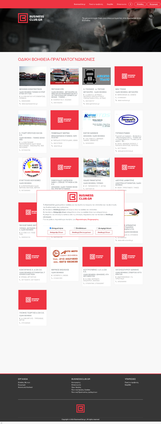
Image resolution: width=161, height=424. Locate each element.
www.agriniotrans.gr (92, 104)
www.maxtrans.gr (124, 100)
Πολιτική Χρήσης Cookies (81, 390)
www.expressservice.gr (30, 104)
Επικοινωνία (121, 4)
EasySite (110, 4)
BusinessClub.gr (79, 4)
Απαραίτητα (57, 228)
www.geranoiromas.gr (125, 151)
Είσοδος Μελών (24, 382)
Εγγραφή (154, 4)
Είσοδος (140, 4)
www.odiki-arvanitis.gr (125, 240)
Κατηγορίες (76, 382)
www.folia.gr (58, 146)
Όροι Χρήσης (76, 387)
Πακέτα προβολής (96, 4)
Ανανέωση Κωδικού (25, 387)
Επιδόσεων (81, 228)
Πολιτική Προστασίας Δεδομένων (84, 392)
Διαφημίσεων (104, 228)
